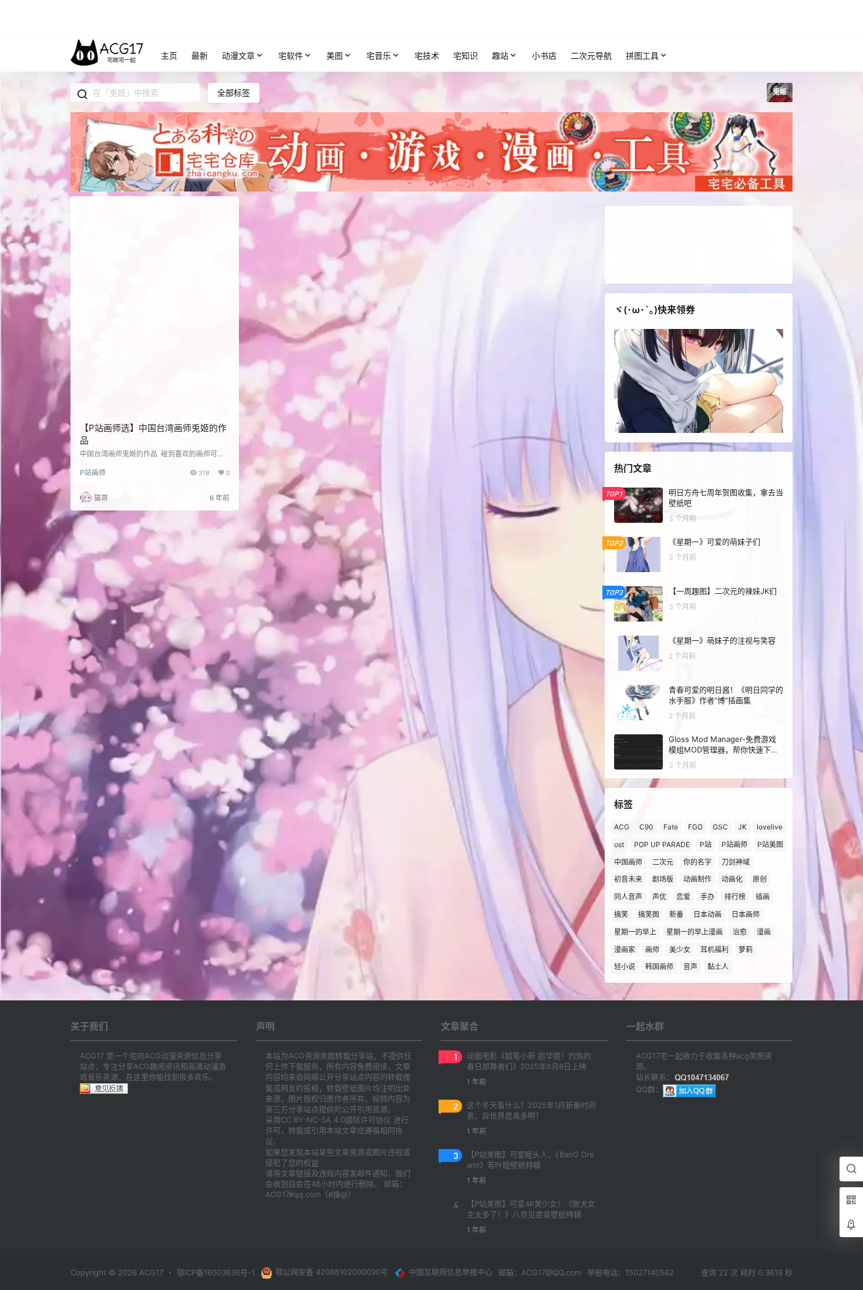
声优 (659, 896)
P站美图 (770, 844)
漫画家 (624, 949)
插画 (763, 896)
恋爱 (683, 896)
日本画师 (745, 914)
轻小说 (624, 966)
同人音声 (628, 896)
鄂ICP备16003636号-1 (216, 1272)
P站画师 (93, 472)
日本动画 (707, 914)
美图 (334, 56)
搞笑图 (648, 914)
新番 (676, 914)
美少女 (679, 949)
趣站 (500, 56)
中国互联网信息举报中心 (451, 1271)
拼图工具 (642, 56)
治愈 (740, 932)
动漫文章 (238, 56)
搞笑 (621, 914)
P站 (706, 844)
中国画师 (628, 861)
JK (742, 826)
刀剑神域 (736, 861)
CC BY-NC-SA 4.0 (313, 1119)
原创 (760, 879)
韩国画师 (659, 966)
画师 (652, 949)
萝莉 (746, 949)
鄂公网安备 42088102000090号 (331, 1271)
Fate (670, 826)
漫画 (764, 932)
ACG (621, 826)
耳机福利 (714, 949)
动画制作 (697, 879)
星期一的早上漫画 (694, 932)
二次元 (662, 861)
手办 (707, 896)
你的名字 (697, 861)
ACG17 (150, 1272)
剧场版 (662, 879)
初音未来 (628, 879)
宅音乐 (378, 56)
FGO (695, 826)
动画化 (732, 879)
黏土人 (718, 966)
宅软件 (290, 56)
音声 (690, 966)
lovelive (770, 826)
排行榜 (735, 896)
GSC (720, 826)
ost (619, 844)
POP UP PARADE (662, 844)
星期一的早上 (635, 932)
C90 (646, 826)
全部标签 (233, 93)
